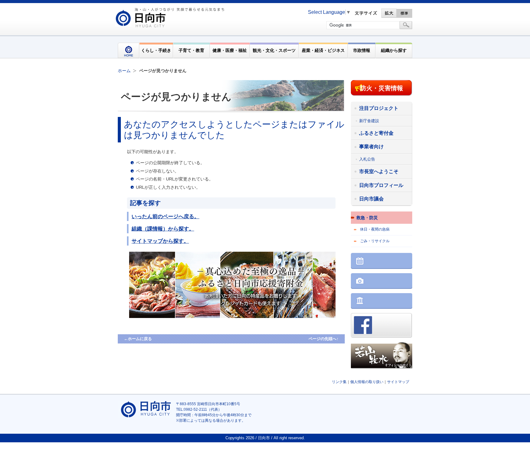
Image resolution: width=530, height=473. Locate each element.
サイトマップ (398, 382)
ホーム (124, 70)
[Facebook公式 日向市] (381, 326)
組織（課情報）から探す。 (163, 229)
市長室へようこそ (378, 171)
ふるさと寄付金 (376, 133)
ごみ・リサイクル (375, 241)
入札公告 (367, 159)
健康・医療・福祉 (230, 50)
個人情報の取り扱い (366, 382)
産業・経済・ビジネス (323, 50)
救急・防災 (367, 217)
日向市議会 (371, 198)
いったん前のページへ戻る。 (165, 216)
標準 (404, 13)
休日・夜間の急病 (375, 229)
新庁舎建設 (369, 120)
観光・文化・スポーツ (274, 50)
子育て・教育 (191, 50)
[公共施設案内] (381, 301)
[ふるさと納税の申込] (242, 316)
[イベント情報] (381, 261)
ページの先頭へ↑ (324, 338)
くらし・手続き (156, 50)
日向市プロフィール (381, 185)
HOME (128, 50)
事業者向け (371, 146)
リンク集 (339, 382)
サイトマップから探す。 (160, 241)
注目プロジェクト (378, 108)
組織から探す (394, 50)
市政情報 (361, 50)
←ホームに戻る (138, 338)
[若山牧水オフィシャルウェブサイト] (381, 356)
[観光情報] (381, 281)
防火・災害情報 (381, 88)
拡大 (389, 13)
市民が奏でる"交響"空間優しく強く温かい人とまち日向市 (171, 17)
